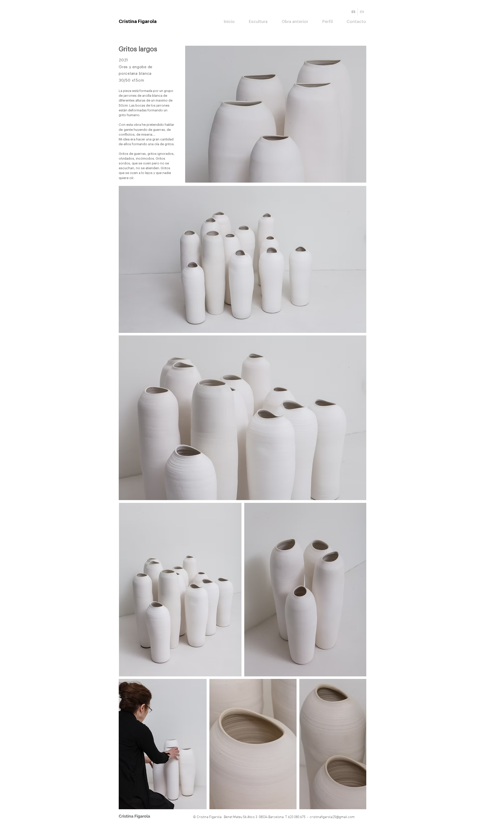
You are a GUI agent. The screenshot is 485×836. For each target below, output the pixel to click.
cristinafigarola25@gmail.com (332, 817)
